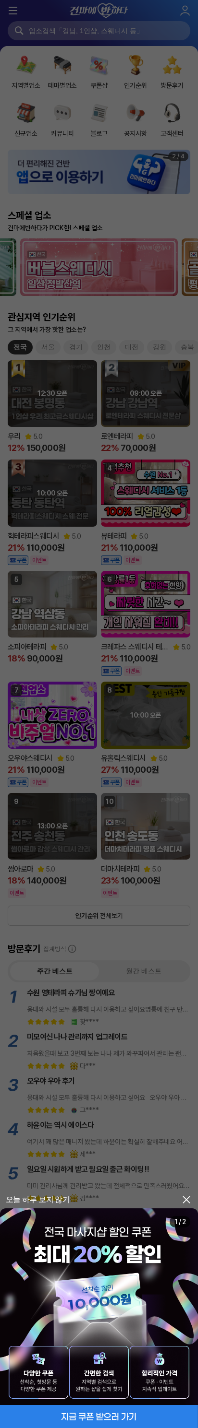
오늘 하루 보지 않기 (38, 1199)
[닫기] (186, 1199)
